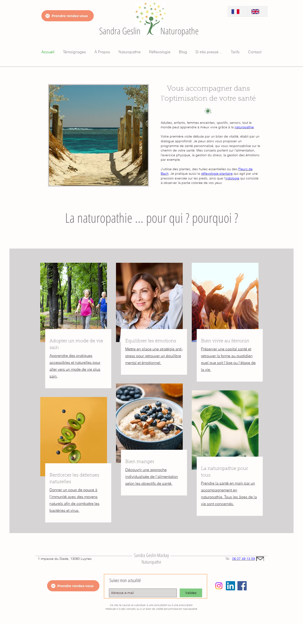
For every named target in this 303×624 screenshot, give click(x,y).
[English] (257, 11)
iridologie (232, 178)
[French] (238, 11)
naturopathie (244, 127)
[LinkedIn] (230, 585)
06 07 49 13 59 (243, 559)
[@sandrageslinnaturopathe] (218, 585)
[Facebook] (242, 585)
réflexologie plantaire (217, 173)
